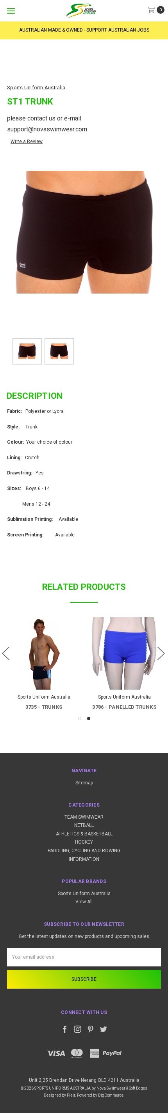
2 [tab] (88, 718)
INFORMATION (84, 859)
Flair (71, 1095)
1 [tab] (79, 718)
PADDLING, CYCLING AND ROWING (84, 850)
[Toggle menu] (10, 10)
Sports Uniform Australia (84, 893)
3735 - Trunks (43, 707)
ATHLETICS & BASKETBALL (84, 834)
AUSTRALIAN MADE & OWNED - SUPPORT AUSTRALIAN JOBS (84, 30)
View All (84, 901)
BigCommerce (110, 1095)
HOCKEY (84, 842)
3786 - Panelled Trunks (124, 707)
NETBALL (84, 825)
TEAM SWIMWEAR (84, 817)
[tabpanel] (124, 665)
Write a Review (27, 141)
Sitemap (84, 783)
